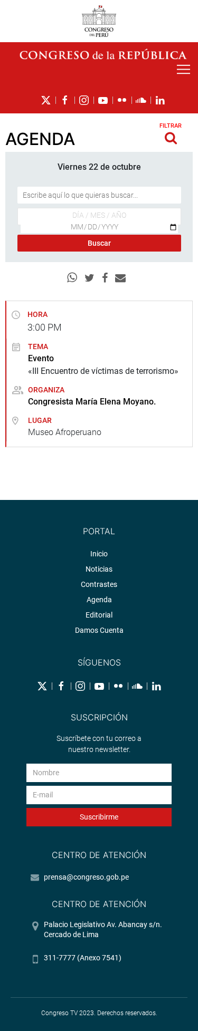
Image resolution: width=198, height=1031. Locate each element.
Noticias (99, 569)
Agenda (99, 599)
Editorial (99, 615)
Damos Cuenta (99, 630)
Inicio (99, 554)
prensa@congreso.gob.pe (86, 877)
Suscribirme (99, 817)
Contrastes (99, 584)
